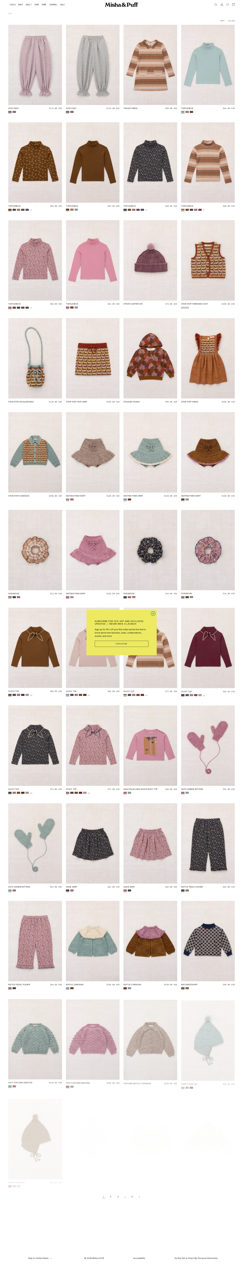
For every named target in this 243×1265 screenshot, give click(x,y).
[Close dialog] (153, 613)
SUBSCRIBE (121, 644)
